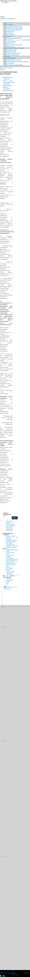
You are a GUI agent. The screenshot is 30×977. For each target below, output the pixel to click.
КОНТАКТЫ (6, 56)
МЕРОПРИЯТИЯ (11, 51)
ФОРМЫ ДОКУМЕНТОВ (13, 53)
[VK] (3, 2)
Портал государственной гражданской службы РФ (10, 572)
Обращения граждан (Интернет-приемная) (12, 546)
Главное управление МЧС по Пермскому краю (11, 565)
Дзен (7, 582)
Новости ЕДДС (9, 526)
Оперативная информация (14, 65)
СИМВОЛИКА (10, 31)
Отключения (10, 63)
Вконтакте (8, 578)
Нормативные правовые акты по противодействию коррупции (8, 80)
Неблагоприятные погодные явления (17, 61)
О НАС (5, 23)
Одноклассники (10, 579)
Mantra (26, 973)
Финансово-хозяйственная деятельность (14, 45)
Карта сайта (9, 567)
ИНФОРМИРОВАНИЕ (9, 58)
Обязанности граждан (11, 540)
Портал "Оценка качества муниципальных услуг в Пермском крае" (12, 557)
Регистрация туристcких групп (10, 543)
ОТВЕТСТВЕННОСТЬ (12, 55)
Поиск (4, 515)
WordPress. (15, 974)
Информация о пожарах (13, 60)
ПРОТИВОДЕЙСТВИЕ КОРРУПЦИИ (13, 48)
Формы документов (7, 88)
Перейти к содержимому (7, 18)
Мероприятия (7, 85)
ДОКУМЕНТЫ (7, 36)
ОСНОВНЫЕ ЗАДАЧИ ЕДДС (14, 26)
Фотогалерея (9, 569)
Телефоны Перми (10, 536)
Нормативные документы (14, 38)
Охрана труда (10, 43)
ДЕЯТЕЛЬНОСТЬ (8, 25)
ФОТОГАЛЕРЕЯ (10, 35)
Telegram (8, 581)
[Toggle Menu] (0, 20)
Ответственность (8, 90)
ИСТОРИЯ (9, 33)
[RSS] (7, 2)
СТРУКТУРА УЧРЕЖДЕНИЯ (14, 30)
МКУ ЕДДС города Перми (7, 973)
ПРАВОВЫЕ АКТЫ (11, 50)
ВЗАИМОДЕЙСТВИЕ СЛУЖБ (14, 28)
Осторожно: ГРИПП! (11, 541)
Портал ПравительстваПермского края (12, 561)
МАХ (7, 584)
